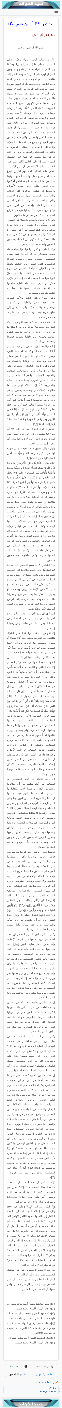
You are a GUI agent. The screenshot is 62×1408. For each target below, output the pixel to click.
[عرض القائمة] (56, 11)
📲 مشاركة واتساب (17, 1366)
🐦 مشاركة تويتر (44, 1374)
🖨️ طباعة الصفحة (44, 1366)
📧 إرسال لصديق (17, 1374)
